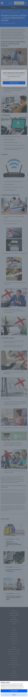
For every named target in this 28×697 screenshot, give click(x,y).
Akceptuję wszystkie (14, 690)
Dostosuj (14, 694)
